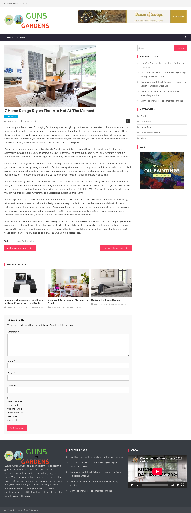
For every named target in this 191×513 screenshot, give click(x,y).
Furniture (145, 116)
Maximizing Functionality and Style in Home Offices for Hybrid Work (23, 301)
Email (11, 373)
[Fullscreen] (182, 484)
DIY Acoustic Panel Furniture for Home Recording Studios (160, 93)
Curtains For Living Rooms (105, 300)
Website (11, 385)
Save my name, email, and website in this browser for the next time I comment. (15, 411)
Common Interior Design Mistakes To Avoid (68, 301)
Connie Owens (34, 307)
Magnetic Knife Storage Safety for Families (162, 100)
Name (11, 361)
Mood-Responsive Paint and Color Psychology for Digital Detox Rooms (163, 74)
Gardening (146, 121)
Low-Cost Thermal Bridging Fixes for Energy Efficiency (162, 65)
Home (10, 37)
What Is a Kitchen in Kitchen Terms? (22, 248)
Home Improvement (151, 132)
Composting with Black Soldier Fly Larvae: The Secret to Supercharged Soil (163, 84)
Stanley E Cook (29, 121)
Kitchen (144, 138)
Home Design (11, 116)
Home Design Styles (25, 241)
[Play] (132, 484)
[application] (157, 471)
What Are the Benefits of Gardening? (117, 248)
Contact (22, 37)
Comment (13, 331)
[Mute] (177, 484)
